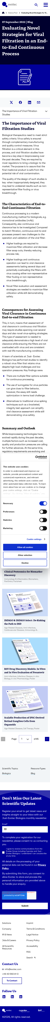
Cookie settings (34, 539)
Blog (33, 773)
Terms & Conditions (35, 929)
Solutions (6, 923)
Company (6, 929)
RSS (28, 952)
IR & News (7, 935)
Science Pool (12, 13)
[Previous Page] (3, 739)
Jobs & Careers (9, 940)
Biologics (6, 773)
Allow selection (25, 555)
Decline (25, 563)
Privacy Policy (32, 940)
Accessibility (32, 946)
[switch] (43, 512)
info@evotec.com (13, 969)
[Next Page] (47, 739)
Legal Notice (32, 935)
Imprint (29, 923)
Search (29, 958)
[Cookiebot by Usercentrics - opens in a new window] (35, 457)
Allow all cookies (25, 547)
